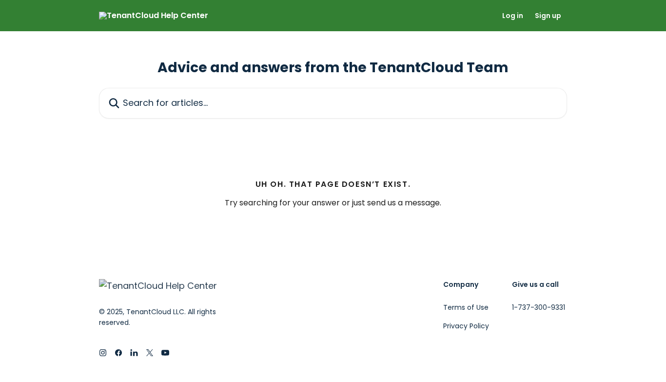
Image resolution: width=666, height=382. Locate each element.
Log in (512, 15)
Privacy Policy (466, 326)
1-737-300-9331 (538, 307)
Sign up (548, 15)
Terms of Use (466, 307)
